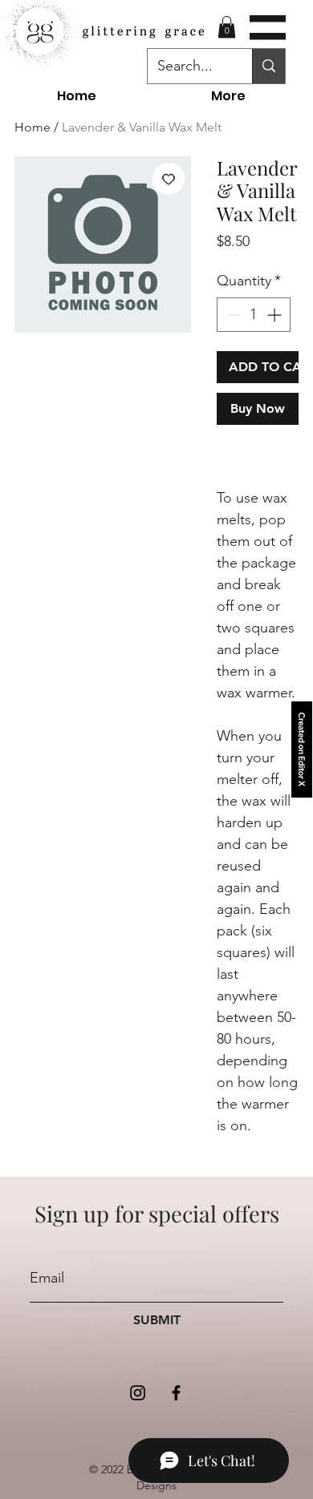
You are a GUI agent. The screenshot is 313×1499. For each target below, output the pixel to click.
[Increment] (275, 314)
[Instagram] (138, 1393)
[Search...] (268, 66)
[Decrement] (231, 314)
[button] (268, 27)
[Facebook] (176, 1393)
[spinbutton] (253, 314)
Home (32, 127)
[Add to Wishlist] (168, 179)
